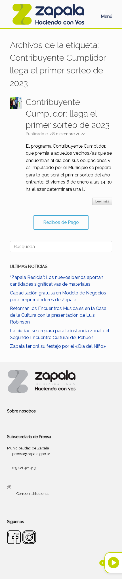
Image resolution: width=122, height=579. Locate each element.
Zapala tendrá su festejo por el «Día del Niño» (58, 346)
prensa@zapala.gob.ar (31, 454)
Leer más (102, 201)
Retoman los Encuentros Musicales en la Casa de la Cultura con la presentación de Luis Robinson (58, 315)
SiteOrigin (67, 568)
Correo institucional (32, 493)
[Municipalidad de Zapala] (48, 14)
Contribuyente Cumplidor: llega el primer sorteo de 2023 (68, 113)
